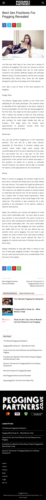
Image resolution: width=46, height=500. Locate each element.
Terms (4, 467)
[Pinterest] (14, 25)
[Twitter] (9, 25)
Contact (5, 476)
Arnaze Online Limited (15, 495)
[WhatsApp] (19, 25)
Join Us (4, 483)
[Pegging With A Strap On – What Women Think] (7, 311)
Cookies (41, 495)
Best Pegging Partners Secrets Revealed (10, 282)
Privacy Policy (34, 495)
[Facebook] (4, 25)
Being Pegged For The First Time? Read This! (18, 380)
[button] (43, 3)
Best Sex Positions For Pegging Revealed (17, 371)
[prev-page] (3, 330)
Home (4, 463)
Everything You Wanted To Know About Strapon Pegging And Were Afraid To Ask (22, 358)
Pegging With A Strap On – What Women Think (19, 346)
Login (4, 479)
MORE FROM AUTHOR (26, 293)
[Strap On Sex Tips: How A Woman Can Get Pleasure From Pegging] (7, 322)
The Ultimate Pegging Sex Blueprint (28, 299)
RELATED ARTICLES (10, 293)
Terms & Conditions (26, 495)
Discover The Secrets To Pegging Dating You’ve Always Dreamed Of (35, 283)
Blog (3, 473)
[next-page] (7, 330)
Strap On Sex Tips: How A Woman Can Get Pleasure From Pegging (22, 351)
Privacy (4, 470)
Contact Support (23, 497)
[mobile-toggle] (3, 3)
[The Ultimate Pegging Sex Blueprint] (7, 301)
